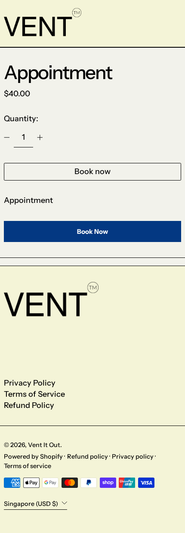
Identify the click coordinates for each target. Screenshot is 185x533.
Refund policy (87, 456)
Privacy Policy (30, 383)
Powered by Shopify (33, 456)
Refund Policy (29, 405)
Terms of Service (34, 394)
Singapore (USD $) (31, 503)
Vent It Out (44, 445)
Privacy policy (133, 456)
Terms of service (27, 466)
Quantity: (21, 118)
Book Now (92, 231)
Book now (92, 171)
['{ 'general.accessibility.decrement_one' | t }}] (7, 137)
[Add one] (40, 137)
